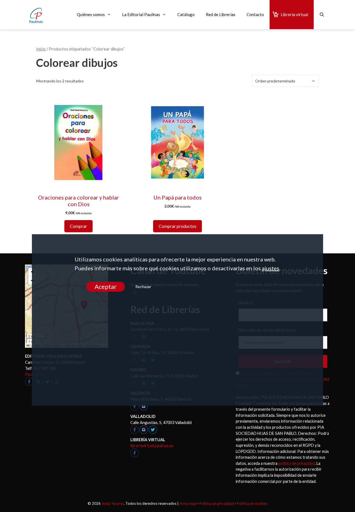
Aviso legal (188, 503)
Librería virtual (294, 14)
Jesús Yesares (113, 503)
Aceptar (105, 286)
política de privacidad (296, 463)
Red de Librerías (220, 14)
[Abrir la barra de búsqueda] (322, 14)
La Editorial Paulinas (141, 14)
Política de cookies (252, 503)
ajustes (270, 268)
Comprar (78, 226)
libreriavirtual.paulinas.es (152, 445)
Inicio (41, 48)
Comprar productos (177, 226)
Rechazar (143, 286)
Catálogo (186, 14)
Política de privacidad (216, 503)
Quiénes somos (91, 14)
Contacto (255, 14)
